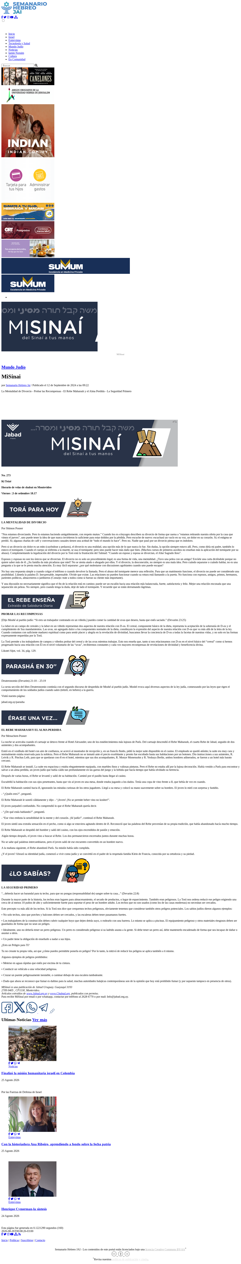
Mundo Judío (15, 46)
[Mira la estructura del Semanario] (16, 17)
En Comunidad (16, 59)
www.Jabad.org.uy (36, 993)
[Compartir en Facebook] (9, 1063)
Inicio (11, 33)
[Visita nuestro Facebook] (2, 17)
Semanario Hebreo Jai (18, 385)
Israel (11, 37)
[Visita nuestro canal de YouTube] (11, 17)
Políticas (14, 1240)
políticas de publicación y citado (130, 1259)
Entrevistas (14, 40)
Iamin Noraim (16, 52)
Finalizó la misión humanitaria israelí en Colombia (38, 1073)
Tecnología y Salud (19, 43)
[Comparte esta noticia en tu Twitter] (19, 1012)
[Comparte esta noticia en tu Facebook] (7, 1012)
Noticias (13, 49)
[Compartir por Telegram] (44, 1012)
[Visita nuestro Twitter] (5, 17)
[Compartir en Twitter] (12, 1063)
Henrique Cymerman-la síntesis (24, 1209)
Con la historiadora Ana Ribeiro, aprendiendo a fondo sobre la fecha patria (56, 1144)
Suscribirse (27, 1240)
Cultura (12, 56)
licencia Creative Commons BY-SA (165, 1249)
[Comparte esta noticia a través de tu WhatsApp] (32, 1012)
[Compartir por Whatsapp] (15, 1063)
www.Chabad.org (60, 993)
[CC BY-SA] (121, 1254)
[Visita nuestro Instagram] (8, 17)
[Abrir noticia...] (32, 1060)
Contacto (40, 1240)
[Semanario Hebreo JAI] (24, 14)
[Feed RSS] (19, 1234)
